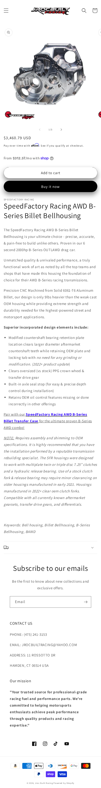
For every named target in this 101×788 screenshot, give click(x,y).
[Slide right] (61, 129)
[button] (6, 10)
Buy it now (50, 186)
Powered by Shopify (63, 783)
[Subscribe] (85, 602)
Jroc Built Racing (44, 783)
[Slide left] (39, 129)
